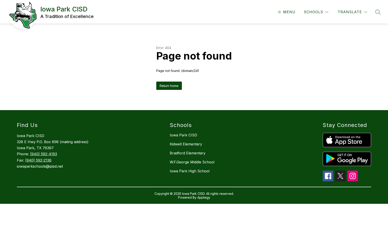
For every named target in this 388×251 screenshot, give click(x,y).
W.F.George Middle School (192, 162)
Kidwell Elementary (186, 144)
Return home (169, 86)
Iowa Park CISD (183, 135)
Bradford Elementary (187, 153)
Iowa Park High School (189, 171)
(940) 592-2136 (38, 160)
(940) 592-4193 (43, 154)
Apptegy (203, 197)
